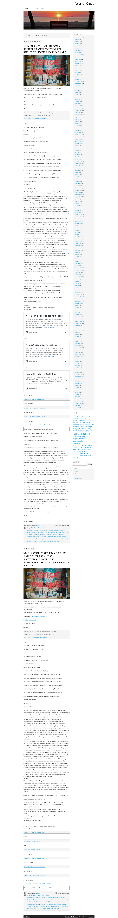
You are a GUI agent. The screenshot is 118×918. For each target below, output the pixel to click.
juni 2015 (77, 334)
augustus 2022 (78, 143)
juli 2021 (77, 172)
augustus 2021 (78, 170)
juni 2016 (77, 307)
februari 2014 (78, 370)
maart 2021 (77, 181)
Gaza (92, 424)
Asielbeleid (77, 416)
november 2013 (78, 376)
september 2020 (78, 194)
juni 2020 (77, 201)
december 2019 (78, 214)
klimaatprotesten (42, 532)
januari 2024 (78, 105)
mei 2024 (77, 97)
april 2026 (77, 46)
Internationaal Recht (86, 430)
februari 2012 (78, 405)
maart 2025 (77, 74)
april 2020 (77, 205)
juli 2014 (77, 359)
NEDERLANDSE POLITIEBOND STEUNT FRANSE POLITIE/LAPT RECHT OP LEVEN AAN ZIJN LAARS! (45, 49)
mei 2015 (77, 336)
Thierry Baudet (83, 449)
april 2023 (77, 125)
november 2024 (78, 83)
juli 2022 (77, 145)
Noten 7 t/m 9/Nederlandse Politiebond (34, 408)
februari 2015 (78, 343)
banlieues (34, 528)
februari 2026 (78, 50)
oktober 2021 (78, 165)
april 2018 (77, 259)
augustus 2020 (78, 196)
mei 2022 (77, 150)
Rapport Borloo (36, 539)
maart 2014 (77, 367)
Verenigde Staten (80, 451)
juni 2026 (77, 41)
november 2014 (78, 350)
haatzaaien (76, 426)
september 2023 (78, 114)
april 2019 (77, 232)
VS (88, 453)
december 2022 (78, 134)
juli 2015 (77, 332)
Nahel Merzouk (53, 534)
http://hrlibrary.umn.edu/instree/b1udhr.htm (35, 118)
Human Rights (89, 426)
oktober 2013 (78, 379)
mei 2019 (77, 230)
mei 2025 (77, 70)
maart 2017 (77, 288)
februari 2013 (78, 396)
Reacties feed (78, 476)
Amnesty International (84, 415)
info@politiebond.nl (30, 620)
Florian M (34, 530)
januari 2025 (78, 79)
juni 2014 (77, 361)
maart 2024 (77, 101)
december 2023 (78, 108)
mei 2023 (77, 123)
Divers (38, 525)
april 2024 (77, 99)
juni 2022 (77, 148)
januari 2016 (78, 319)
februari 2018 (78, 263)
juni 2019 (77, 228)
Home (27, 8)
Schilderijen (38, 8)
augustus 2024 (78, 90)
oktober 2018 (78, 245)
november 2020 (78, 190)
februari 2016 (78, 316)
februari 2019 (78, 236)
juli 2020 (77, 199)
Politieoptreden (52, 536)
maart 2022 (77, 154)
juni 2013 (77, 387)
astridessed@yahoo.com (38, 616)
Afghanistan (76, 415)
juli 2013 (77, 385)
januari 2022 (78, 159)
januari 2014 (78, 372)
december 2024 (78, 81)
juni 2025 (77, 68)
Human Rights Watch (78, 428)
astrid (27, 41)
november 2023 (78, 110)
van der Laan (89, 449)
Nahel (47, 534)
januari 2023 (78, 132)
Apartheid (91, 415)
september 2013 (78, 381)
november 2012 (78, 403)
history (82, 426)
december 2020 (78, 188)
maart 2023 (77, 128)
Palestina (76, 443)
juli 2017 (77, 279)
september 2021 (78, 168)
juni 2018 (77, 254)
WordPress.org (78, 478)
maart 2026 (77, 48)
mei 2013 (77, 390)
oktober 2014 (78, 352)
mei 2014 (77, 363)
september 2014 (78, 354)
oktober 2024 (78, 85)
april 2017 (77, 285)
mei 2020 (77, 203)
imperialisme (87, 428)
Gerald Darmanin (57, 530)
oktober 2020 (78, 192)
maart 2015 (77, 341)
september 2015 (78, 327)
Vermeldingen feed (79, 473)
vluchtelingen (79, 453)
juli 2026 (77, 39)
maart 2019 (77, 234)
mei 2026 (77, 43)
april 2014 (77, 365)
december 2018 (78, 241)
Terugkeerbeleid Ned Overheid (82, 448)
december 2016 (78, 294)
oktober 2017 (78, 272)
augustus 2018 (78, 250)
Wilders (90, 455)
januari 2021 (78, 185)
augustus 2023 (78, 117)
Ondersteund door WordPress (71, 916)
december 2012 (78, 401)
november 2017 (78, 270)
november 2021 (78, 163)
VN (86, 453)
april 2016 (77, 312)
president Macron (61, 536)
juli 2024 (77, 92)
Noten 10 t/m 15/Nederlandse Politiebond (35, 416)
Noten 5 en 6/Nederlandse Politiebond (34, 399)
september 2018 (78, 248)
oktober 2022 (78, 139)
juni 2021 (77, 174)
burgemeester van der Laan (83, 418)
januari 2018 (78, 265)
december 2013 (78, 374)
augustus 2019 (78, 223)
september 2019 (78, 221)
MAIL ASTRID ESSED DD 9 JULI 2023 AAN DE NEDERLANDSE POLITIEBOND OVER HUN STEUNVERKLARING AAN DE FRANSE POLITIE (46, 559)
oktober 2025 (78, 59)
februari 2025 (78, 77)
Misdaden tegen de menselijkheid (80, 436)
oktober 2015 (78, 325)
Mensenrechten (60, 532)
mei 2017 (77, 283)
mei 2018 (77, 256)
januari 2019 (78, 239)
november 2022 (78, 137)
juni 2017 (77, 281)
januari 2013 (78, 399)
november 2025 (78, 57)
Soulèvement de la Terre (53, 541)
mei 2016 (77, 310)
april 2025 (77, 72)
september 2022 (78, 141)
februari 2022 (78, 157)
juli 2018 (77, 252)
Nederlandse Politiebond (33, 536)
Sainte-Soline (42, 541)
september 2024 (78, 88)
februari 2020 (78, 210)
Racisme (29, 539)
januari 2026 (78, 52)
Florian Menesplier (42, 530)
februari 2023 (78, 130)
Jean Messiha (34, 532)
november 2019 (78, 216)
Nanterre (60, 534)
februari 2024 (78, 103)
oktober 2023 (78, 112)
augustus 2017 (78, 276)
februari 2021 (78, 183)
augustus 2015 (78, 330)
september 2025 (78, 61)
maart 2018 (77, 261)
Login (76, 471)
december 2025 (78, 54)
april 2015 (77, 339)
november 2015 (78, 323)
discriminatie (41, 528)
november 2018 (78, 243)
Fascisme (76, 424)
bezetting (85, 416)
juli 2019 (77, 225)
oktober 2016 (78, 299)
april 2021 (77, 179)
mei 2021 (77, 177)
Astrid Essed (84, 3)
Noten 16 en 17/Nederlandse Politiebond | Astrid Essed (38, 425)
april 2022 (77, 152)
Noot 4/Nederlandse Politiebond (32, 849)
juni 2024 (77, 94)
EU (90, 422)
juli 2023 (77, 119)
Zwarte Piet (75, 457)
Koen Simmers (51, 532)
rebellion (36, 541)
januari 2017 (78, 292)
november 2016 (78, 296)
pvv (83, 445)
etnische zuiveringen (80, 422)
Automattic (90, 916)
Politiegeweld (43, 536)
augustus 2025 (78, 63)
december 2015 (78, 321)
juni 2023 (77, 121)
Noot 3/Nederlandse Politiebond (32, 841)
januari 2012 (78, 407)
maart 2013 (77, 394)
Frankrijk (50, 530)
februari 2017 (78, 290)
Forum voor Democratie (84, 424)
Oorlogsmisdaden (80, 441)
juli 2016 (77, 305)
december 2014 (78, 347)
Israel (83, 431)
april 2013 (77, 392)
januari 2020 (78, 212)
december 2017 (78, 268)
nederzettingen (78, 440)
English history (88, 421)
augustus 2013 (78, 383)
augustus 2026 (78, 37)
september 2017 (78, 274)
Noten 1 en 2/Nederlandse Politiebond (34, 832)
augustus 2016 (78, 303)
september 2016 (78, 301)
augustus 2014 (78, 356)
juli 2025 (77, 66)
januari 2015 (78, 345)
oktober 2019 (78, 219)
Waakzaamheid (80, 455)
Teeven (75, 447)
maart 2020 (77, 208)
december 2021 (78, 161)
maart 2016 (77, 314)
